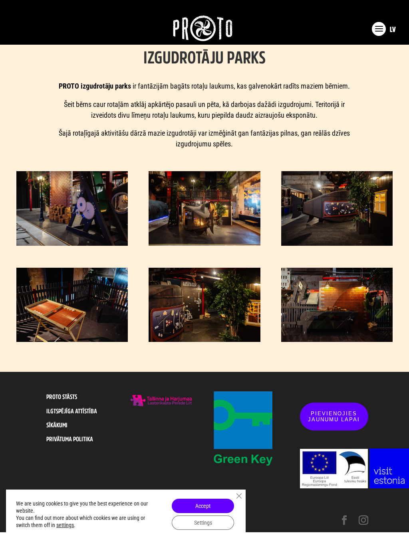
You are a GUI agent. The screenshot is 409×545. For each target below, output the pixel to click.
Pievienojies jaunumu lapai (334, 417)
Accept (202, 506)
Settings (203, 522)
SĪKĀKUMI (57, 425)
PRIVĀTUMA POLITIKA (69, 439)
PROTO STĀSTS (61, 396)
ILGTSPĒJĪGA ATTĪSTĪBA (71, 411)
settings (65, 525)
